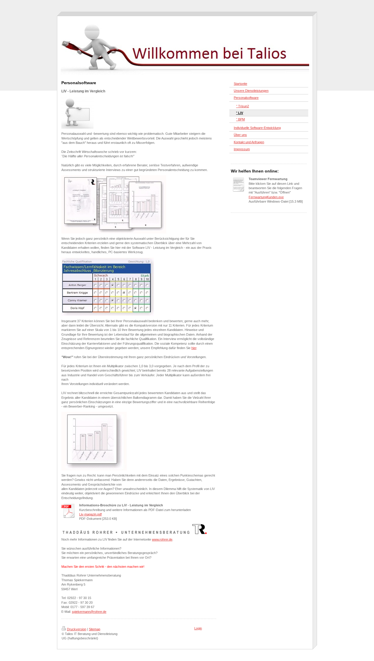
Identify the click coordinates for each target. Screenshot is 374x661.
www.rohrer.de (162, 539)
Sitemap (94, 629)
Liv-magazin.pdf (90, 514)
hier (193, 348)
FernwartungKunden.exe (266, 197)
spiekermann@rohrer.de (89, 611)
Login (198, 628)
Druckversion (76, 629)
